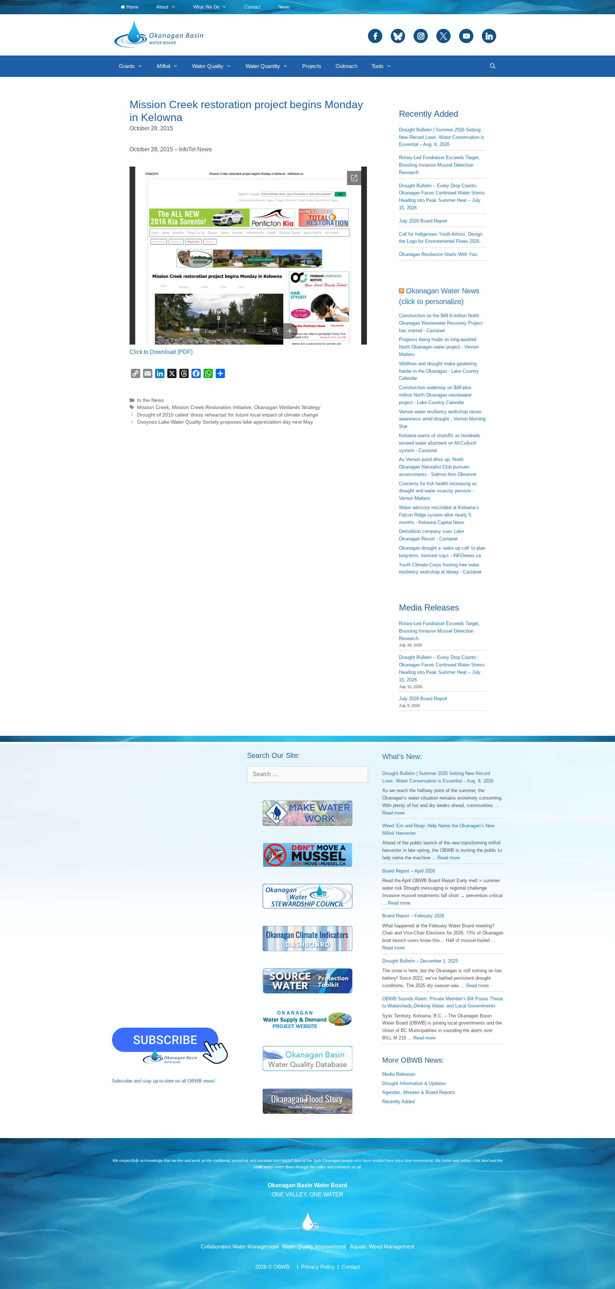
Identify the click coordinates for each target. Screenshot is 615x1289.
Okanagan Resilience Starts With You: (438, 254)
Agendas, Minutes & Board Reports (418, 1092)
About (162, 7)
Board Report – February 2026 (413, 915)
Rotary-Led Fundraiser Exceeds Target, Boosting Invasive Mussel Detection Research (439, 165)
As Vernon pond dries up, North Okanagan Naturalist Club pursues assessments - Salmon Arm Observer (438, 467)
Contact (253, 7)
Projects (311, 66)
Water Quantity (263, 66)
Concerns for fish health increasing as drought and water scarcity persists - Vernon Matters (438, 491)
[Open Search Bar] (492, 66)
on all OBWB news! (195, 1081)
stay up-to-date (158, 1081)
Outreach (346, 66)
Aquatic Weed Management (382, 1246)
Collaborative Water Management (239, 1246)
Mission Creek (153, 407)
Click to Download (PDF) (161, 352)
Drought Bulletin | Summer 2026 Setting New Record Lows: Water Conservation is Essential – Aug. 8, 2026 (441, 137)
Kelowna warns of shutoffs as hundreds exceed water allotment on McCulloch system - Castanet (439, 443)
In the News (150, 400)
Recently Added (398, 1101)
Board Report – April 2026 (408, 871)
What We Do (206, 7)
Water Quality (208, 66)
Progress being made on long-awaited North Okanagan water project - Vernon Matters (439, 347)
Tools (378, 66)
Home (131, 7)
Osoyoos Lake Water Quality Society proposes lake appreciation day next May (225, 422)
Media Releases (398, 1074)
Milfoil (163, 66)
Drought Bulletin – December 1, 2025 (420, 961)
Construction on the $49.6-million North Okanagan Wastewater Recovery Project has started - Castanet (441, 323)
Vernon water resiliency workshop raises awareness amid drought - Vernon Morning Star (442, 419)
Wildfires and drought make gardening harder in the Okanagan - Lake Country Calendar (439, 371)
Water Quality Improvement (314, 1246)
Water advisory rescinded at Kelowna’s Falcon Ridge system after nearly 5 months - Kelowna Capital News (439, 515)
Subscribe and (126, 1081)
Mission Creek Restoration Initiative (211, 407)
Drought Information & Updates (414, 1083)
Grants (127, 66)
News (284, 7)
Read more (393, 813)
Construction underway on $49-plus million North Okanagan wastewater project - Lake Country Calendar (435, 395)
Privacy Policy (318, 1267)
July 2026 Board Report (423, 221)
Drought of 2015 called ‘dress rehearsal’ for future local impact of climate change (227, 415)
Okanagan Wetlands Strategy (287, 407)
